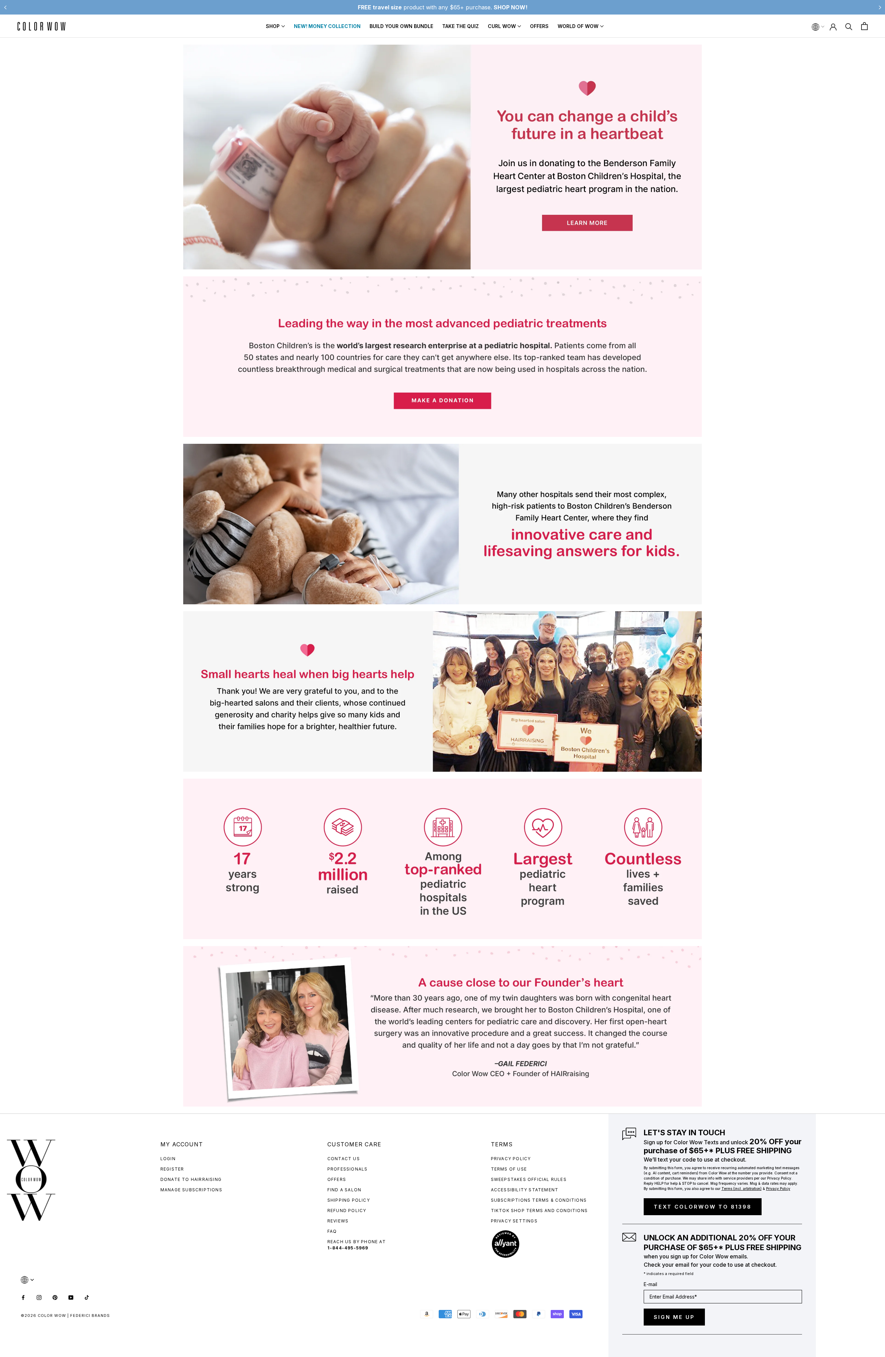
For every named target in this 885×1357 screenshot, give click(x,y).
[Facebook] (23, 1297)
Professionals (347, 1169)
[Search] (849, 26)
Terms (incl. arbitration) (741, 1188)
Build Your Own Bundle (401, 26)
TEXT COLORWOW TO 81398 (703, 1206)
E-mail (650, 1284)
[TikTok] (86, 1297)
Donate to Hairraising (191, 1179)
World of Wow (578, 26)
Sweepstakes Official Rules (529, 1179)
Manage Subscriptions (191, 1189)
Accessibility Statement (525, 1189)
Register (172, 1169)
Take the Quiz (460, 26)
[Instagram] (39, 1297)
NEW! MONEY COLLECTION (327, 26)
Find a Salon (344, 1189)
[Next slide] (880, 7)
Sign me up (674, 1317)
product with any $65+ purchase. (443, 7)
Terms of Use (509, 1169)
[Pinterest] (55, 1297)
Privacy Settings (514, 1220)
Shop (273, 26)
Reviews (337, 1220)
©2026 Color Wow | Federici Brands (65, 1315)
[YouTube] (70, 1297)
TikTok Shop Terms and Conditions (539, 1210)
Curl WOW (502, 26)
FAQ (332, 1231)
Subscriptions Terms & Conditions (539, 1200)
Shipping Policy (348, 1200)
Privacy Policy (511, 1158)
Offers (539, 26)
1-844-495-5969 (348, 1247)
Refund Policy (346, 1210)
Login (168, 1158)
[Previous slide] (5, 7)
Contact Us (343, 1158)
